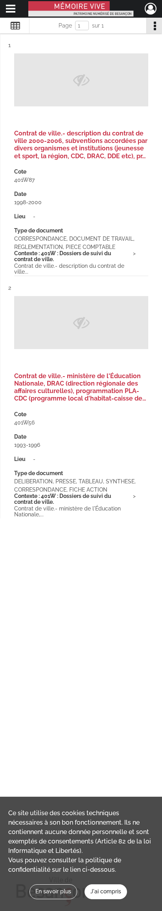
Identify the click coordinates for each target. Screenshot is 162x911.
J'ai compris (105, 891)
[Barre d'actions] (154, 25)
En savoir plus (53, 891)
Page (65, 25)
